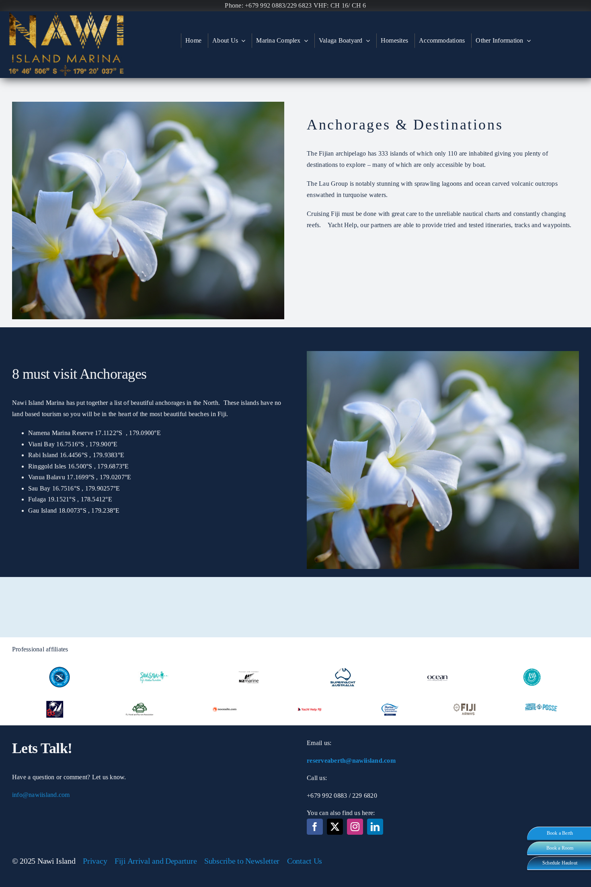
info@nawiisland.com (41, 794)
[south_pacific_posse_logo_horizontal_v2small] (541, 706)
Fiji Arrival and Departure (156, 860)
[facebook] (315, 827)
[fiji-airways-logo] (465, 696)
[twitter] (335, 827)
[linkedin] (375, 827)
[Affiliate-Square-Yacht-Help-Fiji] (309, 696)
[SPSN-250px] (55, 696)
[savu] (154, 664)
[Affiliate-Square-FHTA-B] (139, 696)
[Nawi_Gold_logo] (66, 14)
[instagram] (355, 827)
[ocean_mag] (437, 664)
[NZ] (248, 664)
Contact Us (304, 860)
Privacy (95, 860)
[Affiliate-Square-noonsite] (225, 696)
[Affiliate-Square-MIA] (390, 696)
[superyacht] (343, 664)
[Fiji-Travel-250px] (532, 664)
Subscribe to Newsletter (241, 860)
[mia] (59, 664)
